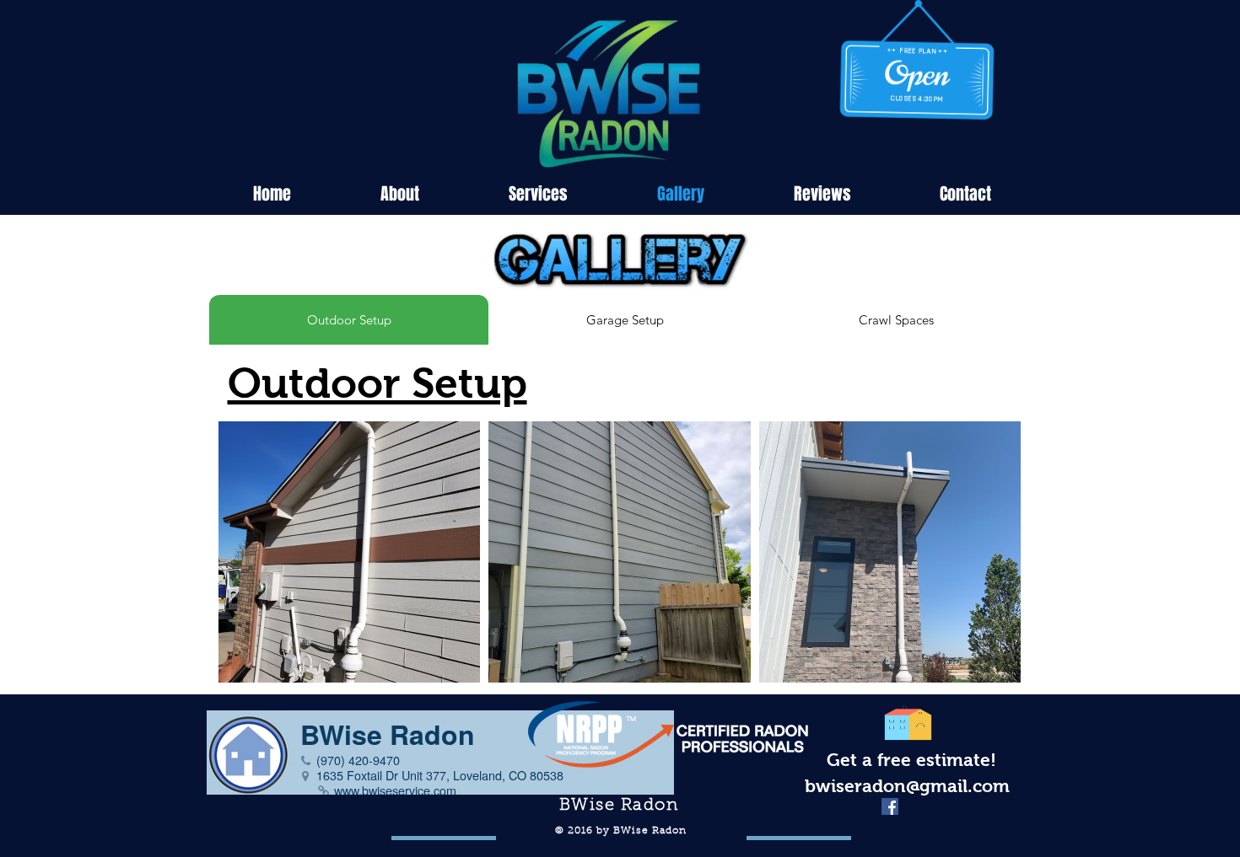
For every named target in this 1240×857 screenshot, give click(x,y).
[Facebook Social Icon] (889, 806)
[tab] (348, 320)
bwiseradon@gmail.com (907, 785)
